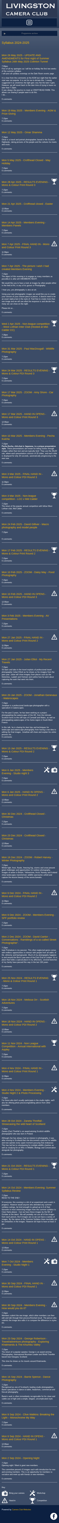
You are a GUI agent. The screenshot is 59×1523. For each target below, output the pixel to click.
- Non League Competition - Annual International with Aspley (24, 1046)
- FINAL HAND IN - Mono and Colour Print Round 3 (25, 246)
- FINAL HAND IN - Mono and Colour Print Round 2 (23, 639)
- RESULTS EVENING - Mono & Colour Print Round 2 (26, 552)
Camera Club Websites (21, 1510)
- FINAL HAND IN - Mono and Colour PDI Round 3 (22, 476)
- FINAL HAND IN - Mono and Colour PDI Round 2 (22, 895)
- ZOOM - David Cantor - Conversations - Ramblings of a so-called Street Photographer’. (29, 939)
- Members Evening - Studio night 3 (17, 772)
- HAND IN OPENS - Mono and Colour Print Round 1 (24, 1241)
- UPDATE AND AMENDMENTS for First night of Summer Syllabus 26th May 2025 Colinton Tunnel (25, 58)
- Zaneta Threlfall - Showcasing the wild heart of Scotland (23, 1122)
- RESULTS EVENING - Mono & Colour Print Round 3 (25, 184)
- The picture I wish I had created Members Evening (25, 268)
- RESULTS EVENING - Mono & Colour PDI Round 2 (26, 750)
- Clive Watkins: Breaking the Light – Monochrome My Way (28, 1416)
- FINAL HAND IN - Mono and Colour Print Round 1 (22, 1070)
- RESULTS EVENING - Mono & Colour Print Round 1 (25, 980)
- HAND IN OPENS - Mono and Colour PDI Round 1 (23, 1438)
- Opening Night (20, 1458)
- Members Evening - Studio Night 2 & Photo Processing (23, 1092)
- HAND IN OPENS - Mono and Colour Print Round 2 (23, 794)
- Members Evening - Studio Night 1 (17, 1263)
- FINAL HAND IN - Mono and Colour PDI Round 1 (23, 1285)
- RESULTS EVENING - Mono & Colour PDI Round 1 (25, 1167)
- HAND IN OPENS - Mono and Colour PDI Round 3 (24, 596)
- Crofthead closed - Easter (27, 203)
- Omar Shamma (22, 132)
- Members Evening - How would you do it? (24, 1307)
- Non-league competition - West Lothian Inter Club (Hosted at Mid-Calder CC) (26, 326)
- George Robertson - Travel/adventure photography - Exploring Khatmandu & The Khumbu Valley (25, 1341)
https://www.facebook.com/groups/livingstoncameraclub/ (53, 1516)
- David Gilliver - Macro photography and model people (25, 526)
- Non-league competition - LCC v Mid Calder (20, 497)
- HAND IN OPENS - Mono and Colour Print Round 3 (24, 416)
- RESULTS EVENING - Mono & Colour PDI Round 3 (26, 372)
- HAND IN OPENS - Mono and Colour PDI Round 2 (24, 1023)
